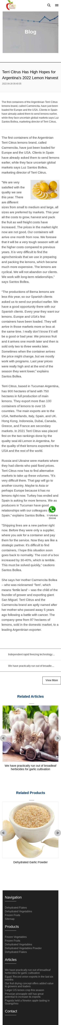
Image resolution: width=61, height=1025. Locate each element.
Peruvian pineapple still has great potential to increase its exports (24, 995)
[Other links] (56, 5)
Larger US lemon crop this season (24, 990)
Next (57, 738)
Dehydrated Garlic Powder (30, 862)
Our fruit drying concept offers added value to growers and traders (29, 985)
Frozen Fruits (12, 915)
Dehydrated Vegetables (18, 911)
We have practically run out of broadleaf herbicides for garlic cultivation (30, 767)
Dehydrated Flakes (16, 907)
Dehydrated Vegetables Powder (23, 948)
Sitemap (9, 919)
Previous (3, 738)
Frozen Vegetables (16, 937)
